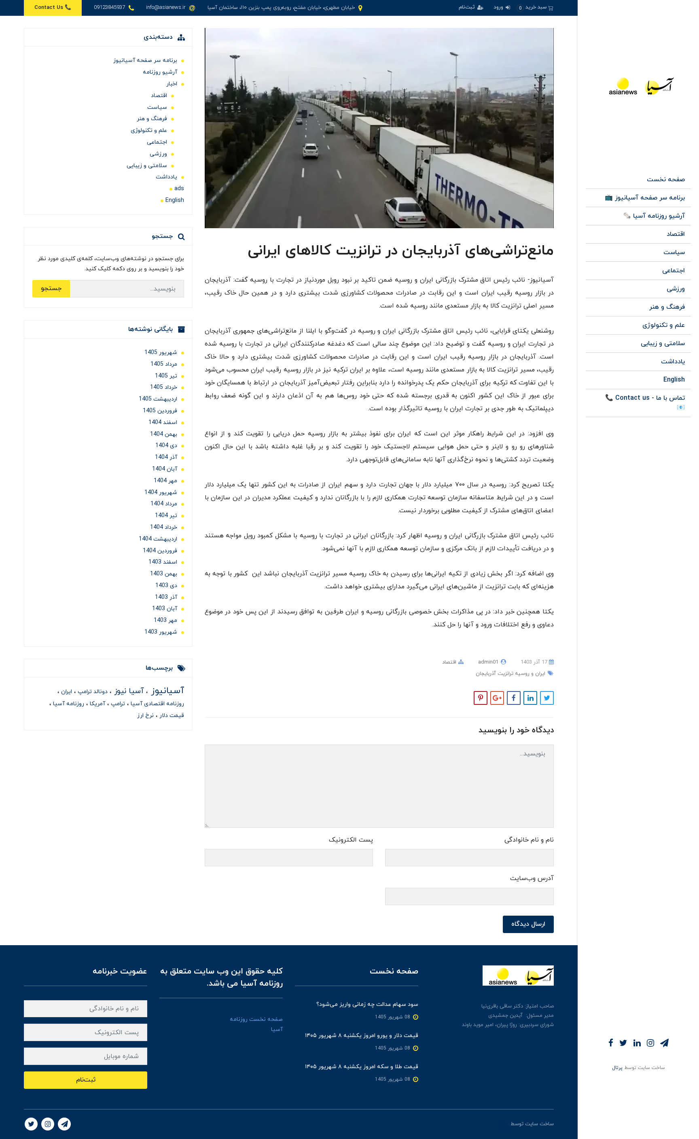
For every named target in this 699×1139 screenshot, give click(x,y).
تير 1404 (166, 516)
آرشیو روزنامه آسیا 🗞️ (654, 216)
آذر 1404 (166, 457)
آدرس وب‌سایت (532, 878)
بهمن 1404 (163, 434)
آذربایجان (486, 673)
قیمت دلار (171, 715)
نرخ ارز (145, 715)
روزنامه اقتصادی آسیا (156, 704)
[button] (535, 7)
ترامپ (117, 704)
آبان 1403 (164, 609)
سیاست (674, 252)
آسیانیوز (166, 691)
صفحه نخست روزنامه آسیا (256, 1024)
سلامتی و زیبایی (663, 343)
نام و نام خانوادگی (529, 840)
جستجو (51, 288)
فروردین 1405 (160, 411)
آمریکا (96, 704)
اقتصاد (676, 234)
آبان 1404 (164, 469)
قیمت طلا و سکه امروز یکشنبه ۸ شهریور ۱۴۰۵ (361, 1067)
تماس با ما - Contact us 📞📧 (645, 403)
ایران (65, 692)
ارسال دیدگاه (528, 924)
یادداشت (673, 361)
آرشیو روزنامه (160, 72)
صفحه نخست (666, 179)
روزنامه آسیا (67, 704)
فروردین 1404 (160, 551)
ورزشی (676, 288)
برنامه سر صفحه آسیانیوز (145, 60)
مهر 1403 (165, 620)
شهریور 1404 (160, 492)
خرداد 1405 (163, 387)
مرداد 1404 (163, 504)
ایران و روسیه (529, 673)
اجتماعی (673, 270)
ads (179, 189)
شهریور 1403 (160, 632)
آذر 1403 (166, 597)
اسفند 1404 (162, 422)
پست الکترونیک (351, 840)
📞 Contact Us (52, 7)
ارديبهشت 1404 (158, 539)
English (674, 379)
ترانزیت (504, 673)
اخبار (171, 84)
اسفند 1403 (162, 562)
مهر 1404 (165, 481)
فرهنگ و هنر (667, 307)
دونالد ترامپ (92, 692)
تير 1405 (166, 376)
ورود (499, 7)
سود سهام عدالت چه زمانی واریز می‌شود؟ (367, 1004)
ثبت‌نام (468, 7)
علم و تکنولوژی (663, 325)
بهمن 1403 (163, 574)
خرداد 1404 (163, 527)
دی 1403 (166, 586)
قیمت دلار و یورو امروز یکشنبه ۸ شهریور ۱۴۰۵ (361, 1035)
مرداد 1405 (163, 364)
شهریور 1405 (160, 352)
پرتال (617, 1068)
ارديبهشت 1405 (158, 399)
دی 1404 (166, 446)
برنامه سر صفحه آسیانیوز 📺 (645, 197)
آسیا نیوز (128, 691)
